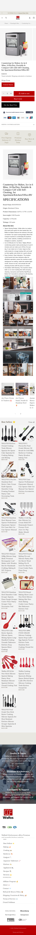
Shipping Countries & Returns (10, 124)
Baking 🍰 (7, 847)
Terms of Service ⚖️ (10, 899)
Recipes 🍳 (7, 871)
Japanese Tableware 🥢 (12, 860)
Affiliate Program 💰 (10, 881)
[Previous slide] (2, 13)
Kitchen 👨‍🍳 (7, 864)
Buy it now (18, 99)
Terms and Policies (18, 932)
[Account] (30, 18)
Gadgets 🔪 (7, 857)
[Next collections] (21, 414)
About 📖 (6, 885)
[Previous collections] (15, 414)
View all (31, 422)
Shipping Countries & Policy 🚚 (14, 895)
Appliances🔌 (8, 867)
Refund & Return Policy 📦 (13, 892)
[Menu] (2, 18)
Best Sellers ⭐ (8, 843)
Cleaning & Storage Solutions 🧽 (15, 23)
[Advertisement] (18, 5)
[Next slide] (34, 13)
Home (6, 23)
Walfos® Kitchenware (20, 928)
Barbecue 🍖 (8, 854)
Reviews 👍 (7, 874)
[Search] (6, 18)
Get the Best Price (10, 105)
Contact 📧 (7, 888)
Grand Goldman (9, 902)
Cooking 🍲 (7, 850)
